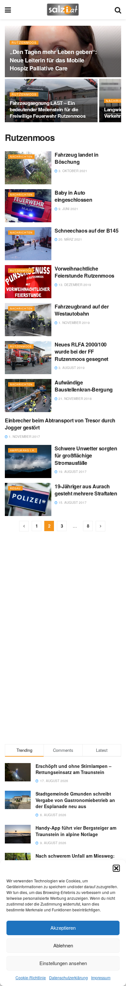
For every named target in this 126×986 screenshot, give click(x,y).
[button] (116, 868)
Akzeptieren (63, 927)
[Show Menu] (8, 9)
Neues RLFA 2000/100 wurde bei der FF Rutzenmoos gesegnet (81, 352)
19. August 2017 (72, 471)
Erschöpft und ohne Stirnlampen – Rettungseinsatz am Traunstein (73, 769)
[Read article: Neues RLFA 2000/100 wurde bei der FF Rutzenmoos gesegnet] (28, 357)
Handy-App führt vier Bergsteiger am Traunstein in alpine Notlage (76, 831)
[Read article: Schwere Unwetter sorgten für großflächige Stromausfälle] (28, 461)
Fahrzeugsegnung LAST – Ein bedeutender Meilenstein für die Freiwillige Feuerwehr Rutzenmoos (47, 109)
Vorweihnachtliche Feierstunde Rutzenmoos (84, 272)
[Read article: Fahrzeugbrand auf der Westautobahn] (28, 319)
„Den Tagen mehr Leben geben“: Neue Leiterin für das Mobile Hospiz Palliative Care (53, 60)
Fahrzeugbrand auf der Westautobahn (82, 310)
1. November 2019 (74, 322)
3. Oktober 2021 (72, 171)
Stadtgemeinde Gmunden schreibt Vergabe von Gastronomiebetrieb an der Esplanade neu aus (75, 799)
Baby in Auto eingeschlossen (73, 196)
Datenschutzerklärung (68, 977)
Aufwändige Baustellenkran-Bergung (84, 386)
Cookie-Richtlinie (31, 977)
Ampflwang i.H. (22, 450)
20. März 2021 (70, 239)
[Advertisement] (63, 692)
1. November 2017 (24, 436)
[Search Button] (118, 9)
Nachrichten (21, 156)
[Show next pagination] (100, 526)
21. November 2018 (75, 398)
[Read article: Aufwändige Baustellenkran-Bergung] (28, 395)
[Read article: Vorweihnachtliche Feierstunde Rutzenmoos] (28, 281)
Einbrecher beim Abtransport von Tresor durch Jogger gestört (60, 424)
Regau (15, 488)
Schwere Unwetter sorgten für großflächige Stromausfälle (86, 455)
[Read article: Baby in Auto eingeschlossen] (28, 205)
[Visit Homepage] (63, 9)
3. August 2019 (71, 367)
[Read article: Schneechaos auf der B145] (28, 243)
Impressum (100, 977)
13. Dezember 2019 (74, 284)
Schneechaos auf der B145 (86, 230)
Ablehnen (63, 945)
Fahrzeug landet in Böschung (76, 158)
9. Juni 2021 (68, 209)
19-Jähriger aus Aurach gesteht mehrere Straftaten (86, 490)
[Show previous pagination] (24, 526)
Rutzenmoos (24, 43)
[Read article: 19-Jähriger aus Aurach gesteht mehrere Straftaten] (28, 499)
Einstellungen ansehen (63, 963)
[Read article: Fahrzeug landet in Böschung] (28, 167)
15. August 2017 (72, 502)
